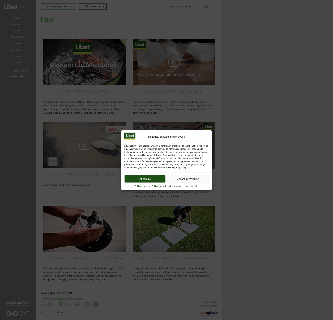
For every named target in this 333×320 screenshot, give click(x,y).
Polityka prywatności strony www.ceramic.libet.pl (174, 186)
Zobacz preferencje (188, 178)
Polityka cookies (142, 186)
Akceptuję (145, 178)
